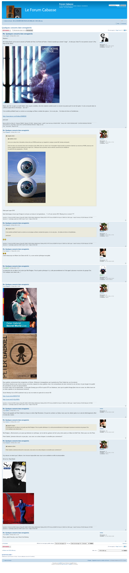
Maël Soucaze (64, 564)
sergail (7, 35)
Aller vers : (94, 550)
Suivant (124, 543)
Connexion (123, 23)
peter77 (7, 268)
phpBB (59, 563)
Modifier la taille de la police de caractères (124, 20)
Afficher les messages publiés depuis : (46, 543)
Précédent (5, 543)
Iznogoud (8, 132)
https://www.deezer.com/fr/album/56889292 (14, 116)
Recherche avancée (121, 6)
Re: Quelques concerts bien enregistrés (18, 34)
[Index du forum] (30, 10)
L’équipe (89, 560)
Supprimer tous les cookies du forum (100, 560)
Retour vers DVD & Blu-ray (9, 550)
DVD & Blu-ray (38, 20)
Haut (125, 127)
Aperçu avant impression (122, 20)
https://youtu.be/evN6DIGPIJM (11, 396)
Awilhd (7, 410)
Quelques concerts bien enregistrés (17, 28)
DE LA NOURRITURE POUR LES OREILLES (23, 20)
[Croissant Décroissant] (87, 543)
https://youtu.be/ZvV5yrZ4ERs (11, 399)
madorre (7, 251)
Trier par (68, 543)
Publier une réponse (6, 29)
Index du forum (8, 20)
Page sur (119, 30)
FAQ (118, 23)
